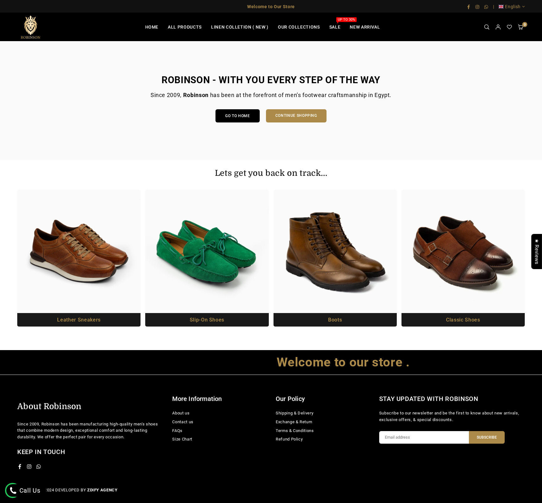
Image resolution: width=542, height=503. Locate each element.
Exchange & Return (294, 421)
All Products (185, 27)
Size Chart (182, 439)
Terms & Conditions (295, 430)
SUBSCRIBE (487, 437)
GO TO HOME (237, 116)
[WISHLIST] (509, 27)
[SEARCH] (486, 27)
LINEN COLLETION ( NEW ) (239, 27)
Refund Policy (289, 439)
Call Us (29, 490)
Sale (337, 24)
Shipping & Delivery (294, 413)
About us (180, 413)
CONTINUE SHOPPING (296, 115)
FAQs (177, 430)
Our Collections (299, 27)
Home (152, 27)
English (513, 6)
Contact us (183, 421)
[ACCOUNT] (498, 27)
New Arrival (365, 27)
